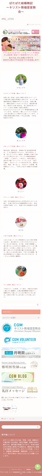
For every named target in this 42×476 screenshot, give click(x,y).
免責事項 (28, 469)
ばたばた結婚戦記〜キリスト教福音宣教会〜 (21, 7)
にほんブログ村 (7, 400)
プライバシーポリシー (17, 469)
